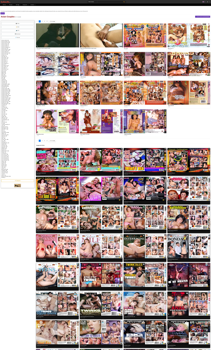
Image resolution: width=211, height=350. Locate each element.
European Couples (5, 93)
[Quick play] (37, 46)
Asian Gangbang (4, 63)
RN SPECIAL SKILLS (40, 134)
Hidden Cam (4, 117)
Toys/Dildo (4, 170)
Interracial (4, 122)
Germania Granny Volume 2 (41, 259)
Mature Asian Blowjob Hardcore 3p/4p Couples (88, 48)
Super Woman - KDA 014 (41, 105)
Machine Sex (4, 126)
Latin (3, 125)
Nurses (3, 131)
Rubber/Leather (5, 150)
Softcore (3, 163)
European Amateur (5, 89)
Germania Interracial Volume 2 (129, 259)
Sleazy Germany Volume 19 (41, 230)
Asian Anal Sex (4, 58)
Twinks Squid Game (40, 316)
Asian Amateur (4, 57)
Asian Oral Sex (4, 69)
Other (3, 138)
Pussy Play (4, 146)
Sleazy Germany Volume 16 (172, 230)
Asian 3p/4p (4, 56)
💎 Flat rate (17, 37)
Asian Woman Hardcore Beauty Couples (43, 48)
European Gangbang (6, 95)
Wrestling (3, 177)
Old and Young (4, 134)
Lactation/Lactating (5, 124)
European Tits (4, 102)
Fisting (3, 109)
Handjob (3, 116)
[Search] (124, 1)
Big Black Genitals (127, 345)
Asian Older (4, 67)
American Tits (4, 54)
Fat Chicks (4, 107)
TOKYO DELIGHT (171, 105)
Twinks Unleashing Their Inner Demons (87, 316)
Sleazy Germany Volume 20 (172, 201)
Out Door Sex (4, 139)
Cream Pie (4, 82)
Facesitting (4, 104)
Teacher (3, 168)
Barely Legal (4, 169)
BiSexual (3, 73)
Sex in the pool (4, 156)
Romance (3, 149)
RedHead (4, 148)
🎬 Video (17, 23)
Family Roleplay (5, 119)
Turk (2, 173)
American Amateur (5, 41)
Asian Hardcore (5, 65)
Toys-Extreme (4, 171)
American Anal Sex (5, 42)
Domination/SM (5, 86)
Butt (3, 78)
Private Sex (4, 145)
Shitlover (3, 161)
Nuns (2, 130)
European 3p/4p (5, 88)
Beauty (3, 71)
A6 (125, 78)
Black (3, 74)
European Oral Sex (5, 101)
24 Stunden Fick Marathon (128, 201)
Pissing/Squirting (5, 142)
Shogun (83, 78)
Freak (3, 111)
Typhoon (39, 49)
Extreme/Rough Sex (5, 103)
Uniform (3, 175)
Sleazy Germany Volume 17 (129, 230)
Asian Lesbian (4, 66)
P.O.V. (3, 140)
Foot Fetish (4, 110)
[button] (57, 35)
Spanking (3, 164)
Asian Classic (4, 59)
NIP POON (126, 48)
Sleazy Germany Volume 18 (85, 230)
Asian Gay (3, 64)
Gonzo (3, 112)
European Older (5, 100)
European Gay (4, 96)
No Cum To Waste (83, 345)
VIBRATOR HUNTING (127, 134)
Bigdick (3, 72)
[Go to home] (5, 1)
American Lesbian (5, 50)
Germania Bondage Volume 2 (173, 259)
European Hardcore (5, 97)
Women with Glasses (6, 176)
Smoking (3, 162)
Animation (3, 55)
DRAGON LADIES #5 (83, 105)
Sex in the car (4, 154)
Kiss (3, 123)
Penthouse (3, 141)
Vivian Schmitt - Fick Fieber (85, 201)
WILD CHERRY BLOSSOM (84, 134)
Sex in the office (4, 155)
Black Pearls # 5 (170, 48)
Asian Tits (4, 70)
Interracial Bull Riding (172, 345)
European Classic (5, 92)
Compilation (4, 81)
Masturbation (4, 127)
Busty (3, 77)
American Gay (4, 48)
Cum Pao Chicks (127, 105)
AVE (38, 135)
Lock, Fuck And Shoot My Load (129, 316)
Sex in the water (5, 157)
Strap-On (3, 165)
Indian (3, 120)
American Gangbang (5, 47)
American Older (4, 51)
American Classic (5, 43)
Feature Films (4, 108)
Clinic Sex (4, 80)
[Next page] (47, 21)
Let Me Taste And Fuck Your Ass (42, 345)
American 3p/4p (5, 40)
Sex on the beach (5, 160)
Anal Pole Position (171, 316)
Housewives (4, 118)
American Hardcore (5, 49)
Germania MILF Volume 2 (84, 259)
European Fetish (5, 94)
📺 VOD (17, 30)
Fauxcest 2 (4, 87)
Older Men (4, 135)
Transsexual (4, 172)
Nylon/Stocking (5, 132)
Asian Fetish (4, 62)
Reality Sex (4, 147)
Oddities (3, 133)
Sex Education (4, 153)
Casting (3, 79)
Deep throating (4, 85)
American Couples (5, 44)
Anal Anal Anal (39, 201)
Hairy (3, 115)
